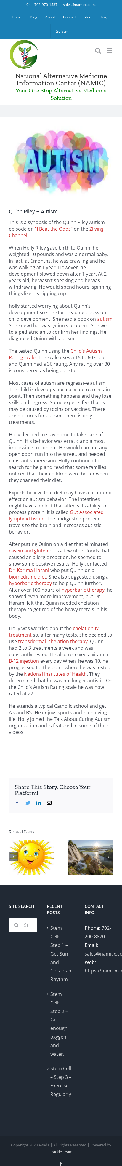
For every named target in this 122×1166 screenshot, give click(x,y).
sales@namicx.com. (79, 4)
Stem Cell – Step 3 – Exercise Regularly (60, 1081)
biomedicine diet (27, 577)
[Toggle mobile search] (98, 50)
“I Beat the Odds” (54, 229)
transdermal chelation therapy (53, 641)
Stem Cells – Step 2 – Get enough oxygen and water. (59, 1024)
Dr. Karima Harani (29, 570)
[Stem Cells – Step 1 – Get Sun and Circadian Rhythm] (31, 857)
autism (105, 319)
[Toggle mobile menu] (110, 50)
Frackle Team (61, 1151)
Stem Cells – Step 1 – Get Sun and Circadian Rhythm (60, 954)
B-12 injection (24, 661)
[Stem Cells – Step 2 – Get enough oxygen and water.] (90, 857)
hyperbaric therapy (30, 583)
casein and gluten (28, 550)
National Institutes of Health (55, 674)
